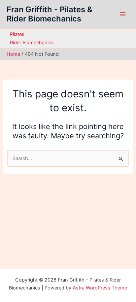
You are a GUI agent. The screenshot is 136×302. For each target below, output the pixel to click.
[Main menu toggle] (122, 14)
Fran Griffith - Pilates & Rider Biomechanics (49, 14)
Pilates (17, 34)
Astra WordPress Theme (100, 288)
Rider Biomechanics (32, 43)
